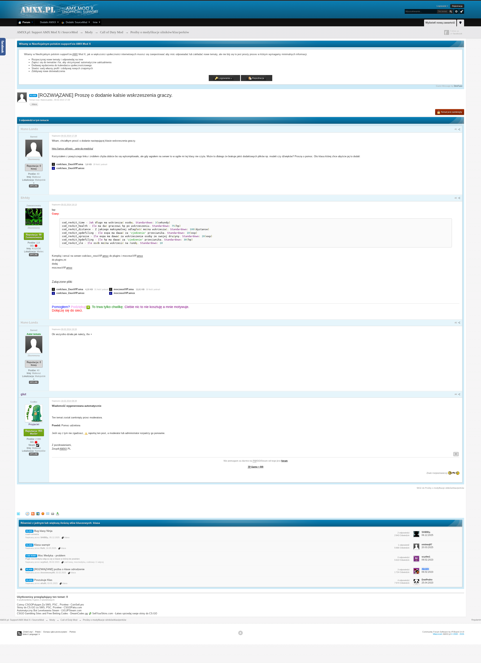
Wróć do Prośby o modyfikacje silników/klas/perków (440, 488)
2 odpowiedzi (403, 533)
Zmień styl (28, 632)
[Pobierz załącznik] (53, 164)
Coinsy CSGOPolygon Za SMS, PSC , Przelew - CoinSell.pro (50, 604)
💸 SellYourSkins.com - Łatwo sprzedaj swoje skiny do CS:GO (122, 613)
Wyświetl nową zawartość (440, 22)
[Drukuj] (52, 513)
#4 (456, 394)
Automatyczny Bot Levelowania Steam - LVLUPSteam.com (49, 610)
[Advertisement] (85, 500)
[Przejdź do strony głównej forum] (59, 9)
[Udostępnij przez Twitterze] (18, 513)
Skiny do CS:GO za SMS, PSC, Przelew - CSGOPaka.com (49, 607)
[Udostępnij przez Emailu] (47, 513)
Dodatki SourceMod (75, 22)
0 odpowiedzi (403, 557)
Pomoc (73, 632)
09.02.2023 (427, 559)
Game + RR (255, 467)
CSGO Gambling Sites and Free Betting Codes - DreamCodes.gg (52, 613)
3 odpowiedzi (403, 569)
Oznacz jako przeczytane (55, 632)
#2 (456, 198)
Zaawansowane (456, 11)
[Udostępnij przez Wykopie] (27, 513)
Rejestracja (457, 6)
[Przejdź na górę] (240, 633)
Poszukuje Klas (43, 579)
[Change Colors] (461, 11)
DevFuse (458, 86)
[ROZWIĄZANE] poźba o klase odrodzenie (59, 569)
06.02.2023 (427, 572)
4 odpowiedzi (403, 580)
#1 (456, 129)
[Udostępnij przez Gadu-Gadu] (42, 513)
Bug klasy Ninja (43, 530)
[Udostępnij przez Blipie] (33, 513)
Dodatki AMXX (47, 22)
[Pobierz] (57, 513)
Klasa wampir (42, 544)
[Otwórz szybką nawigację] (460, 22)
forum (284, 461)
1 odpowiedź (403, 545)
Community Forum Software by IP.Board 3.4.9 (443, 632)
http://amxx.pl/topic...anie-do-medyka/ (72, 148)
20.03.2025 (427, 547)
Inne (95, 22)
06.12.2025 (427, 535)
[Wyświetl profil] (34, 148)
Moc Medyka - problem (51, 555)
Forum (25, 22)
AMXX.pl (447, 634)
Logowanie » (442, 6)
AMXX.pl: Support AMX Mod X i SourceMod (22, 620)
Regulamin (476, 620)
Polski (38, 632)
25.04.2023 (427, 582)
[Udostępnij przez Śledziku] (37, 513)
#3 (456, 323)
